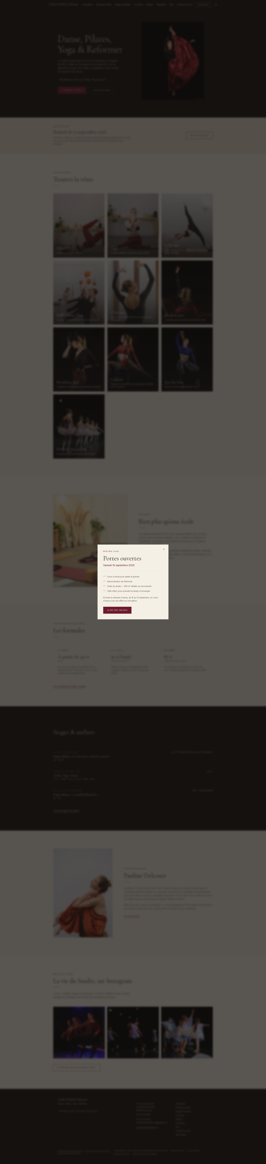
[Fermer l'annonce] (163, 549)
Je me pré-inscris (117, 610)
